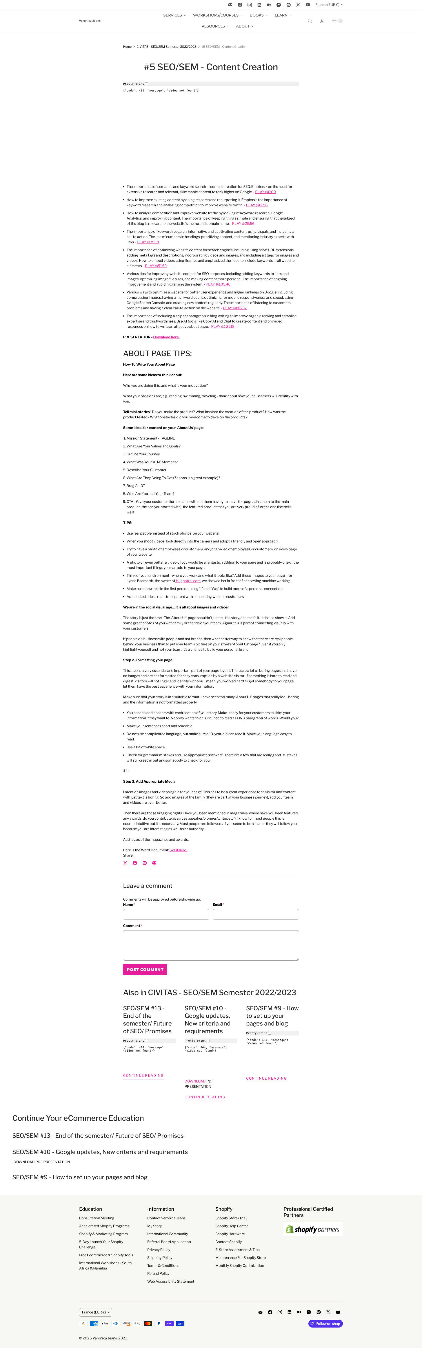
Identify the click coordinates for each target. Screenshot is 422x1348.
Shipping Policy (159, 1258)
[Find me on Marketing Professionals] (313, 1240)
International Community (167, 1234)
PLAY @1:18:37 (235, 308)
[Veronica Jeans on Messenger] (279, 5)
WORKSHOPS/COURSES (216, 15)
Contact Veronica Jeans (166, 1218)
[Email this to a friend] (154, 863)
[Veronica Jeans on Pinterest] (288, 5)
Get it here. (178, 850)
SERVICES (172, 15)
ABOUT (243, 26)
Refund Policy (158, 1273)
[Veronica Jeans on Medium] (269, 5)
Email (218, 905)
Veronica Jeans (105, 1338)
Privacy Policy (158, 1250)
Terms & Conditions (163, 1266)
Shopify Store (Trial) (231, 1218)
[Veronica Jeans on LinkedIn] (259, 5)
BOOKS (257, 15)
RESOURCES (213, 26)
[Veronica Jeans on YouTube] (308, 5)
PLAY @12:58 (257, 205)
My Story (154, 1226)
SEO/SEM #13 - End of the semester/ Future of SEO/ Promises (147, 1020)
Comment (132, 926)
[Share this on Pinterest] (144, 863)
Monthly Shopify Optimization (239, 1266)
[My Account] (322, 21)
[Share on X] (126, 863)
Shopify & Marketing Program (103, 1234)
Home (127, 46)
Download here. (166, 337)
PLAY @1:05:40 (218, 284)
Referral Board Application (169, 1242)
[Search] (310, 21)
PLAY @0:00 (265, 192)
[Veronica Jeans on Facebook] (240, 5)
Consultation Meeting (96, 1218)
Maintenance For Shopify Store (240, 1258)
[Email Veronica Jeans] (230, 5)
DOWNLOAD (195, 1081)
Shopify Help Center (231, 1226)
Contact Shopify (228, 1242)
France (327, 5)
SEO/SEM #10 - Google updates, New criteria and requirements (208, 1020)
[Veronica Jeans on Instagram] (250, 5)
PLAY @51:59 (156, 266)
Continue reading (143, 1075)
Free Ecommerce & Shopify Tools (106, 1255)
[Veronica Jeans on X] (298, 5)
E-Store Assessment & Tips (237, 1250)
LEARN (281, 15)
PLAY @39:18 (148, 242)
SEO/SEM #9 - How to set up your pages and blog (272, 1016)
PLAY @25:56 (243, 224)
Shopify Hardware (230, 1234)
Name (129, 905)
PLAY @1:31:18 (223, 326)
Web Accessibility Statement (170, 1281)
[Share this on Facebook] (135, 863)
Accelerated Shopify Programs (104, 1226)
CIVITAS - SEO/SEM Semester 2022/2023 (166, 46)
